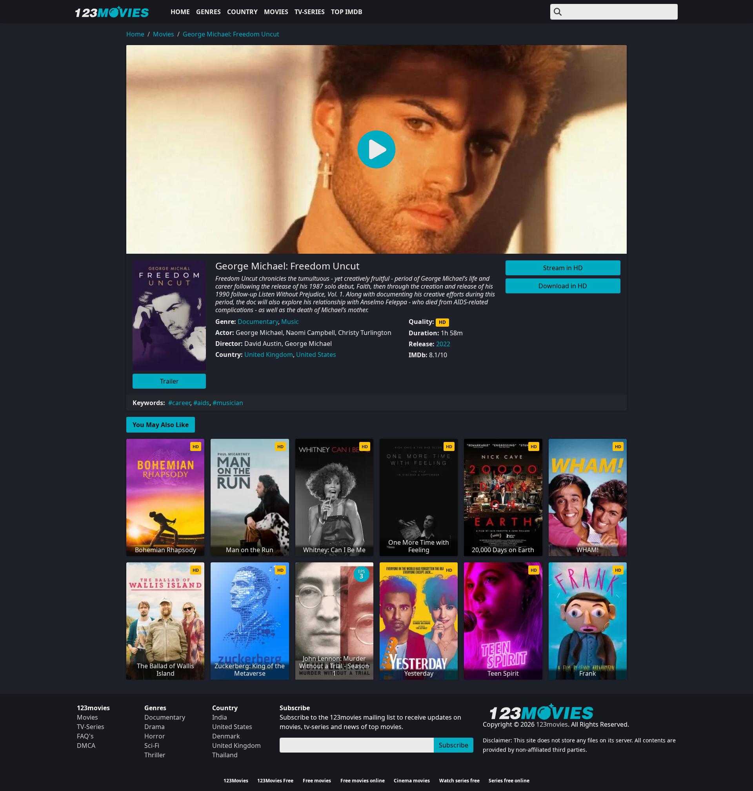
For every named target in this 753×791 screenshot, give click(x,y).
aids (203, 402)
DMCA (86, 745)
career (181, 402)
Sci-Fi (151, 745)
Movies (276, 11)
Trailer (169, 381)
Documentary (258, 321)
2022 (443, 344)
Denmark (226, 736)
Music (290, 321)
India (219, 717)
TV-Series (310, 11)
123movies (552, 724)
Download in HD (562, 286)
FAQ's (85, 736)
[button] (376, 149)
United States (316, 354)
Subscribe (453, 745)
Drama (154, 726)
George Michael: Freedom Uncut (231, 34)
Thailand (225, 755)
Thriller (155, 755)
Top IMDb (346, 11)
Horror (154, 736)
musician (229, 402)
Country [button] (242, 11)
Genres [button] (208, 11)
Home (180, 11)
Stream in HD (563, 268)
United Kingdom (268, 354)
